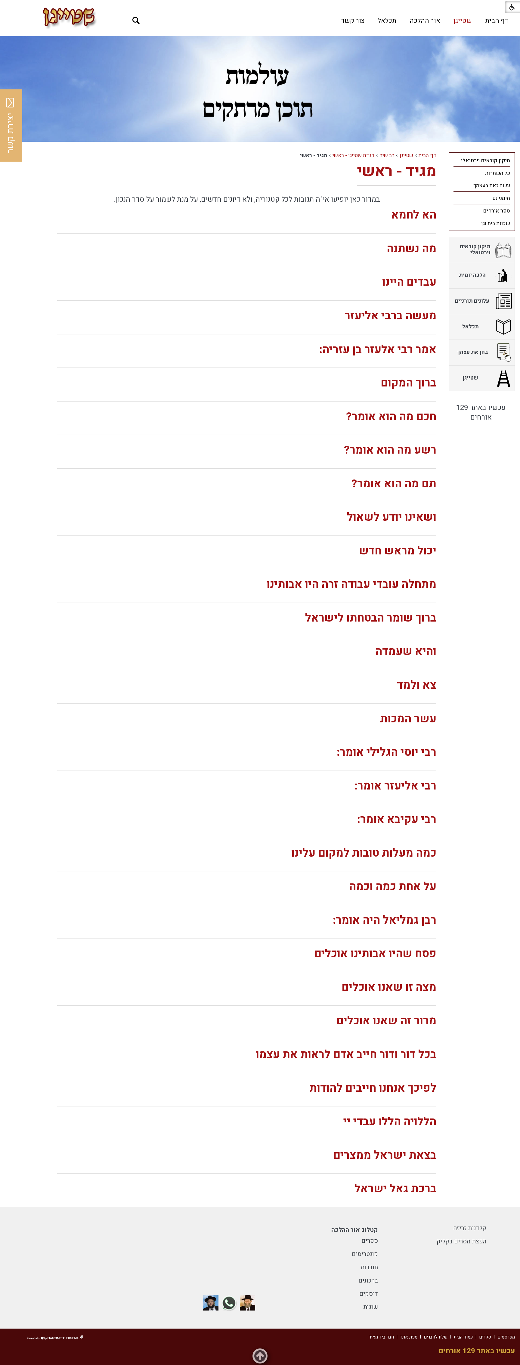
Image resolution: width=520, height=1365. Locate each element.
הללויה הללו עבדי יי (389, 1121)
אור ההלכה (425, 21)
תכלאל (387, 21)
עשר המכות (408, 719)
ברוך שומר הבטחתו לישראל (370, 618)
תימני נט (501, 198)
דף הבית (496, 21)
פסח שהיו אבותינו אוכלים (375, 953)
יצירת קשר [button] (10, 133)
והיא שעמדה (405, 651)
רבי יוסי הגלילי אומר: (386, 752)
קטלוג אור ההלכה (354, 1230)
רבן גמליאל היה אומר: (384, 920)
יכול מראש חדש (397, 551)
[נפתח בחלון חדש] (247, 1303)
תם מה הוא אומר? (393, 484)
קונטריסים (365, 1254)
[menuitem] (496, 20)
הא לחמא (413, 215)
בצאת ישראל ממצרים (384, 1155)
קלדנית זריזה (469, 1228)
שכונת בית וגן (495, 223)
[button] (136, 20)
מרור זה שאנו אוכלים (386, 1021)
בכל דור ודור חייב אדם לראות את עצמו (346, 1054)
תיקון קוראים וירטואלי (485, 161)
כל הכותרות (497, 173)
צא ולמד (416, 685)
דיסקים (368, 1293)
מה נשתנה (411, 248)
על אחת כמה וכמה (392, 886)
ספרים (369, 1240)
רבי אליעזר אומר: (395, 786)
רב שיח (387, 155)
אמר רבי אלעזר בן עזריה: (377, 349)
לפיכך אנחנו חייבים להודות (372, 1088)
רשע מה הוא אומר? (390, 450)
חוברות (369, 1267)
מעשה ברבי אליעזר (390, 316)
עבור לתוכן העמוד (260, 6)
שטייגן (462, 21)
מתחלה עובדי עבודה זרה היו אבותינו (351, 584)
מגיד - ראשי (396, 171)
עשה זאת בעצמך (491, 185)
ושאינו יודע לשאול (391, 517)
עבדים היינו (409, 282)
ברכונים (368, 1280)
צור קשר (352, 21)
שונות (370, 1307)
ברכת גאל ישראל (395, 1188)
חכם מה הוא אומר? (391, 416)
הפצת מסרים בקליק (461, 1241)
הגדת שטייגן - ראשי (353, 155)
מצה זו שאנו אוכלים (389, 987)
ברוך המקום (408, 383)
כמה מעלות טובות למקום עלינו (363, 853)
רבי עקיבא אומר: (396, 819)
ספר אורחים (496, 211)
